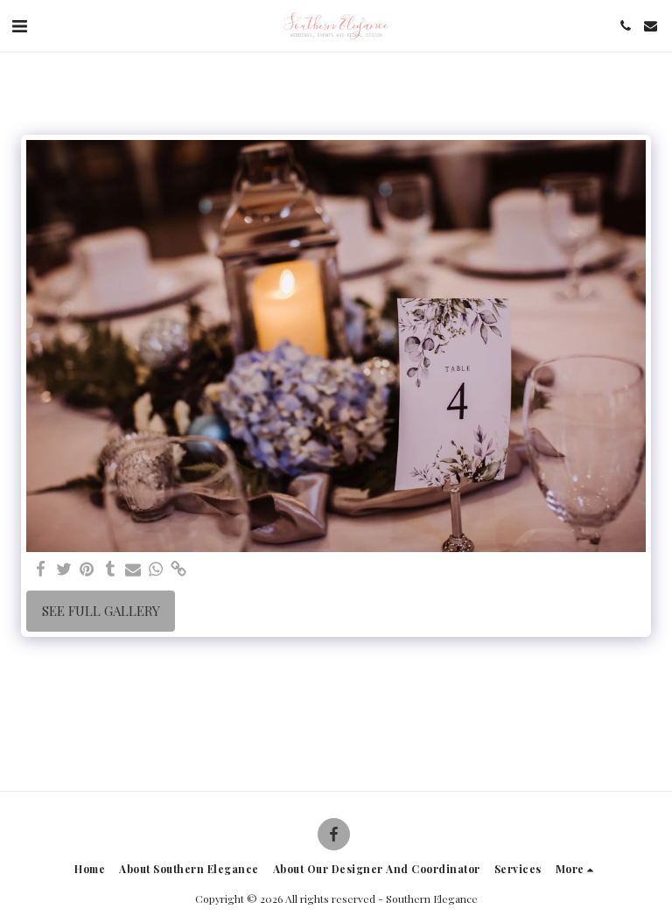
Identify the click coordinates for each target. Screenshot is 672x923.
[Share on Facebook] (41, 569)
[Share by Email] (133, 569)
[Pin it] (87, 569)
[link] (179, 569)
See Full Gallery (101, 610)
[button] (19, 25)
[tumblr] (110, 569)
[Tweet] (64, 569)
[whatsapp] (156, 569)
